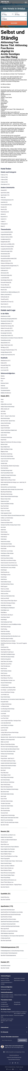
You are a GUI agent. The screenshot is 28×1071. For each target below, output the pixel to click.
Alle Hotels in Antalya (6, 306)
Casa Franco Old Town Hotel (7, 458)
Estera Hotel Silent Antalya (7, 503)
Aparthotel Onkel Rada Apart (8, 909)
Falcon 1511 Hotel (5, 510)
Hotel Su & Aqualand (6, 659)
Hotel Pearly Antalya (6, 626)
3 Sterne (3, 179)
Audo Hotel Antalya (5, 432)
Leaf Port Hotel (4, 727)
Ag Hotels (3, 411)
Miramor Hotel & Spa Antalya (8, 744)
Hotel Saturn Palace (5, 649)
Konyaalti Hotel (4, 701)
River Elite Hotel (4, 772)
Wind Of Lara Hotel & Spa (7, 820)
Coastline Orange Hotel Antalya (8, 475)
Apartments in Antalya (19, 980)
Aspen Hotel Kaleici (5, 427)
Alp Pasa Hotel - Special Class (8, 420)
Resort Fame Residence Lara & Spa (9, 856)
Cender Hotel (4, 463)
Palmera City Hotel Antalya (7, 753)
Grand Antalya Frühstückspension (9, 953)
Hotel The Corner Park (6, 663)
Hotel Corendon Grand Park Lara (9, 562)
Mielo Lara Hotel (5, 741)
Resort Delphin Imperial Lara (7, 851)
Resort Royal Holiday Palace (7, 875)
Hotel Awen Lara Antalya (7, 551)
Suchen (14, 23)
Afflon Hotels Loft (5, 409)
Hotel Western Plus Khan (7, 678)
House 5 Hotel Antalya (6, 682)
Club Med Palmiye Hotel (6, 470)
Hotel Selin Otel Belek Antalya (8, 654)
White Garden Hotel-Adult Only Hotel (9, 817)
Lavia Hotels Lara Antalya (7, 725)
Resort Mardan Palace (6, 870)
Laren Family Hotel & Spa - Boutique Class (11, 720)
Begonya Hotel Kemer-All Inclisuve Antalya (11, 442)
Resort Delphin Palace (6, 853)
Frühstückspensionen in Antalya (6, 983)
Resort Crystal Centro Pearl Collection (10, 846)
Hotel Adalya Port (5, 534)
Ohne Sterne (4, 184)
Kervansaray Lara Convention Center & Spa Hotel (12, 699)
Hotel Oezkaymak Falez (6, 622)
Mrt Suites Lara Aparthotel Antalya (9, 931)
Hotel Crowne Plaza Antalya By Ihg (9, 565)
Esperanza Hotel (5, 501)
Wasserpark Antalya (5, 321)
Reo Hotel (3, 770)
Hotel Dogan (4, 570)
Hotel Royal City (4, 647)
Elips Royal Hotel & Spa (6, 491)
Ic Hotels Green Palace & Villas (8, 687)
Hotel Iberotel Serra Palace (7, 584)
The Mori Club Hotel (5, 803)
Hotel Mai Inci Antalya (6, 605)
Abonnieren (22, 1040)
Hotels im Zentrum (5, 237)
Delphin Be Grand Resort (7, 837)
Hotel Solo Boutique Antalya (7, 656)
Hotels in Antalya (5, 978)
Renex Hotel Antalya (5, 768)
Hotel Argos (3, 539)
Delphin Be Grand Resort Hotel (8, 480)
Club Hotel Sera (4, 468)
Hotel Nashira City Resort (7, 614)
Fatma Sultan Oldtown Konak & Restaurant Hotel (12, 515)
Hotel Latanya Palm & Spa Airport (9, 600)
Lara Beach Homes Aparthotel (8, 924)
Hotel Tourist (4, 668)
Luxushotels (4, 1002)
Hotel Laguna (4, 586)
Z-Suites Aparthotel (5, 938)
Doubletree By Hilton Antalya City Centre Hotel (12, 489)
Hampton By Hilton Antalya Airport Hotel (10, 524)
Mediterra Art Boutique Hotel (8, 739)
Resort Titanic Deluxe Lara (7, 882)
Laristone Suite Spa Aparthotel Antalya (10, 926)
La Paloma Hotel (5, 706)
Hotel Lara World (5, 598)
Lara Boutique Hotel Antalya (7, 708)
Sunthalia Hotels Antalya (7, 801)
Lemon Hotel (4, 730)
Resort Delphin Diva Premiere (8, 849)
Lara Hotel (3, 713)
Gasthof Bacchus (5, 897)
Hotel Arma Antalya (5, 541)
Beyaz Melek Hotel (5, 446)
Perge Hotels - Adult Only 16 (7, 758)
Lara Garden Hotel (5, 711)
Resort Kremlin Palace (6, 863)
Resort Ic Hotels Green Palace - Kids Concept (11, 861)
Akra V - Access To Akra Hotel (8, 416)
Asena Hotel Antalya (6, 423)
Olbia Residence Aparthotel (7, 933)
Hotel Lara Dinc (4, 593)
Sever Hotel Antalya (5, 784)
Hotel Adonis (4, 536)
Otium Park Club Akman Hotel (8, 751)
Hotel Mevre (4, 612)
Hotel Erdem (4, 577)
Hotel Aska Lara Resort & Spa (8, 546)
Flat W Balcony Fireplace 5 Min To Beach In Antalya (20, 1012)
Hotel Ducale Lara (5, 572)
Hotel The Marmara (5, 666)
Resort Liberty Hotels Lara (7, 868)
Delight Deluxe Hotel (5, 477)
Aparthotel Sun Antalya (6, 916)
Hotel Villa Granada (5, 675)
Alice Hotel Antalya (5, 418)
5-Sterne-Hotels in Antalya (7, 994)
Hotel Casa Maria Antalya (7, 558)
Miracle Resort (4, 842)
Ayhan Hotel (4, 435)
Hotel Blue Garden (5, 555)
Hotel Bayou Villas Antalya (7, 553)
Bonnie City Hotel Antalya (7, 456)
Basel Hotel (3, 439)
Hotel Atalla (3, 548)
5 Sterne (3, 174)
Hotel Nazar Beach (5, 617)
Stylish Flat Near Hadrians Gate (7, 1016)
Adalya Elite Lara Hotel (6, 404)
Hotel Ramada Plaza (6, 633)
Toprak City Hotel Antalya (7, 805)
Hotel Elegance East (5, 574)
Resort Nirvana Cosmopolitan (8, 872)
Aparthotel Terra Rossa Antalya (8, 919)
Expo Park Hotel (4, 506)
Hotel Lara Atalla (5, 588)
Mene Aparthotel (5, 928)
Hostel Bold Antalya (5, 965)
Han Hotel (3, 527)
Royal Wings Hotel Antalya (7, 777)
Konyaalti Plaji (4, 365)
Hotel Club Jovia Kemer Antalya (8, 560)
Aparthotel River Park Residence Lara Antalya (12, 912)
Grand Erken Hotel (5, 520)
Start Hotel (3, 796)
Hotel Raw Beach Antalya (7, 638)
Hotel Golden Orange (6, 581)
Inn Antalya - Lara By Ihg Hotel (8, 689)
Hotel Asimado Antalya (6, 543)
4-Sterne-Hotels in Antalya (20, 994)
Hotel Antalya (4, 532)
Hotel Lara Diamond (5, 591)
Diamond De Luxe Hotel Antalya (8, 487)
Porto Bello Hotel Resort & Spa (8, 760)
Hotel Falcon (4, 579)
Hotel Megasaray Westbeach (8, 607)
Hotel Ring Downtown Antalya (8, 641)
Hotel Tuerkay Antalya (6, 670)
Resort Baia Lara (5, 844)
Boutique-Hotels (5, 1006)
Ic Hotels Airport (5, 685)
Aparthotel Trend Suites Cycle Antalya (10, 921)
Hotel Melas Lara (5, 610)
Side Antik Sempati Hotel (7, 786)
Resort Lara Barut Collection (7, 865)
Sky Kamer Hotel (5, 791)
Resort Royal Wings (5, 877)
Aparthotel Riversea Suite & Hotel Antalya (11, 914)
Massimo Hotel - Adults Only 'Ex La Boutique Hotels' (13, 737)
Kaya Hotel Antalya (5, 697)
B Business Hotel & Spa (6, 437)
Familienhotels (4, 239)
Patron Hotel (4, 756)
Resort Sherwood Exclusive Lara (8, 880)
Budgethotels (4, 241)
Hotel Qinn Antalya (5, 631)
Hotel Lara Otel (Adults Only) (8, 596)
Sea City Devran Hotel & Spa (7, 782)
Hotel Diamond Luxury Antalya (8, 567)
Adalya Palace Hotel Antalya (7, 406)
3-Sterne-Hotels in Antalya (7, 997)
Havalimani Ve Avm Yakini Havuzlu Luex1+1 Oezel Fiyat (7, 1020)
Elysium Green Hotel (5, 498)
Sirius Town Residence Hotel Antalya (9, 789)
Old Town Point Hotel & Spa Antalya (9, 746)
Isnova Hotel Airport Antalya (7, 692)
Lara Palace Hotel (5, 716)
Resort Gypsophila (5, 858)
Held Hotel (3, 529)
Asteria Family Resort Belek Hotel (9, 430)
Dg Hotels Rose (4, 484)
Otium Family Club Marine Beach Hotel (10, 749)
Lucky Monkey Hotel (5, 734)
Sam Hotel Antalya (5, 779)
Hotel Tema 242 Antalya (6, 661)
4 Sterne (3, 177)
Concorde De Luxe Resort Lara (8, 834)
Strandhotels (17, 1002)
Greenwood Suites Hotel (6, 522)
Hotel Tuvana (4, 673)
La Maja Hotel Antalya (6, 704)
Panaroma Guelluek (18, 1015)
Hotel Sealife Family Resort (7, 652)
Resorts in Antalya (5, 980)
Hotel (2, 399)
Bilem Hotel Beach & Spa (7, 449)
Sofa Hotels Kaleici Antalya (7, 794)
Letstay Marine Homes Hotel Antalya (9, 732)
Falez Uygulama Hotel (6, 513)
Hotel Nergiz (4, 619)
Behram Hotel (4, 444)
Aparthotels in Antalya (19, 978)
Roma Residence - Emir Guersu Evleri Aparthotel (12, 935)
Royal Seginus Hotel (5, 775)
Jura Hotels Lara (5, 694)
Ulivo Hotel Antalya (5, 810)
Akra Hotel (3, 413)
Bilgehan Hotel (4, 451)
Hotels (2, 190)
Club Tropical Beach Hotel (7, 472)
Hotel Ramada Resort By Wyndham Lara (10, 636)
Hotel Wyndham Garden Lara (8, 680)
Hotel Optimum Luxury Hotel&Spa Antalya (11, 624)
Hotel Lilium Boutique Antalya (8, 603)
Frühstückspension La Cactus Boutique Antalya (12, 950)
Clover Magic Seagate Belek (7, 1011)
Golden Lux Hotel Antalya (7, 517)
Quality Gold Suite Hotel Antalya (8, 763)
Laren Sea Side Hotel (6, 723)
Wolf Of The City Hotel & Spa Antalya (9, 822)
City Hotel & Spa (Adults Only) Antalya (10, 465)
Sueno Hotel (4, 798)
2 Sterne (3, 182)
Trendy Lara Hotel (5, 808)
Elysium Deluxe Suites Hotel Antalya (9, 496)
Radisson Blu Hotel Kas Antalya (8, 765)
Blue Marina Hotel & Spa (6, 454)
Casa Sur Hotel (4, 461)
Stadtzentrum (4, 316)
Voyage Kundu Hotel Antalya (8, 815)
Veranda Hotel (4, 813)
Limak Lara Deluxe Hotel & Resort (9, 839)
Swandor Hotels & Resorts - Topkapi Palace (11, 884)
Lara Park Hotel (4, 718)
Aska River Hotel (5, 425)
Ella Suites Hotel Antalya (6, 494)
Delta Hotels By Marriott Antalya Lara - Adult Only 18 (13, 482)
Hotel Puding (4, 629)
